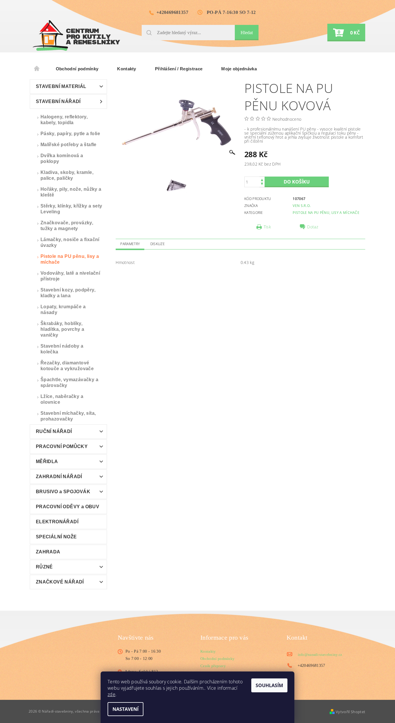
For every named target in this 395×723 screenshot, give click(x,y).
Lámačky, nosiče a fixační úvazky (69, 242)
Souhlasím (269, 685)
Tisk (267, 227)
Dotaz (312, 227)
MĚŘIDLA (47, 461)
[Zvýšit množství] (262, 179)
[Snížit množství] (262, 184)
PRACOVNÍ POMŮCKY (62, 446)
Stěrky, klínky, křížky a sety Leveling (71, 208)
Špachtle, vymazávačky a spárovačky (69, 382)
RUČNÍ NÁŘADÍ (54, 431)
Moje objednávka (239, 68)
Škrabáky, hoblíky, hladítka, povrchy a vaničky (62, 329)
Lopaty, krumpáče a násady (63, 309)
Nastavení (125, 709)
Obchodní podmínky (77, 68)
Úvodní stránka (37, 68)
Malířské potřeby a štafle (68, 144)
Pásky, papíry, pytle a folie (70, 133)
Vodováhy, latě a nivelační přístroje (70, 276)
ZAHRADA (48, 551)
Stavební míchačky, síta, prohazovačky (68, 416)
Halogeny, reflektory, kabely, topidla (64, 119)
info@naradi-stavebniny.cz (320, 654)
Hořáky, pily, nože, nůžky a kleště (70, 192)
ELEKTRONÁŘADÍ (57, 521)
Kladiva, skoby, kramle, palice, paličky (66, 175)
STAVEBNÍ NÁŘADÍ (58, 101)
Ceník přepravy (213, 666)
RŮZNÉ (44, 566)
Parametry (130, 243)
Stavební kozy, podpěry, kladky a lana (67, 292)
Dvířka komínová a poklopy (61, 158)
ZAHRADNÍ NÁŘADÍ (59, 476)
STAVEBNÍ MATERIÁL (61, 86)
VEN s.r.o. (302, 205)
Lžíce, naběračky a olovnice (61, 399)
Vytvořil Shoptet (350, 711)
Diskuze (157, 243)
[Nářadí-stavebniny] (76, 35)
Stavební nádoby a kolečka (62, 349)
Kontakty (126, 68)
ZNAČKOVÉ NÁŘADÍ (60, 581)
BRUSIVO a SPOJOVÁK (63, 491)
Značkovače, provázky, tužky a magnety (66, 225)
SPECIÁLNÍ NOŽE (56, 536)
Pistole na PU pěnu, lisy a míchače (69, 259)
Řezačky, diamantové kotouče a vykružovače (67, 365)
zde (111, 694)
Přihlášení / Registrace (178, 68)
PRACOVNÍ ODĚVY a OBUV (67, 506)
